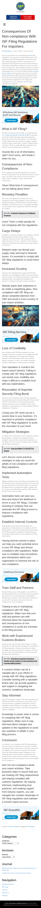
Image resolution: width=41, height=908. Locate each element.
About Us (5, 890)
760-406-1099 (32, 903)
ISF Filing (5, 887)
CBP (27, 135)
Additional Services (8, 884)
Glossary (5, 895)
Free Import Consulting (28, 17)
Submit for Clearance (13, 17)
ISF (31, 55)
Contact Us (5, 892)
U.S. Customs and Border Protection (13, 135)
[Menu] (4, 24)
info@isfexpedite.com (9, 905)
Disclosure (35, 905)
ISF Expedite (30, 826)
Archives (5, 854)
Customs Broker (13, 826)
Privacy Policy (27, 905)
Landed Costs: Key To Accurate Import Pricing (16, 873)
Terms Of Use (19, 905)
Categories (5, 841)
